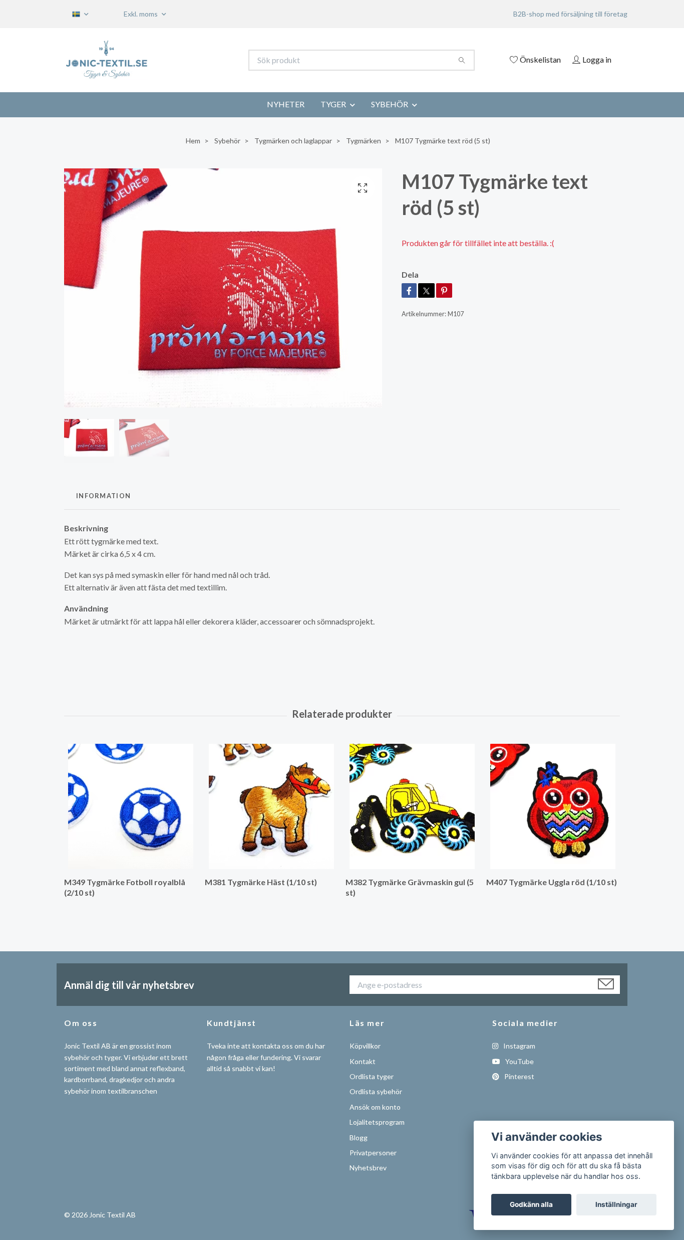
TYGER (333, 104)
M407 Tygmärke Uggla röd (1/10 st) (551, 882)
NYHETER (285, 104)
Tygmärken (363, 140)
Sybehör (227, 140)
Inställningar (616, 1204)
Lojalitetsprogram (377, 1122)
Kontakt (363, 1061)
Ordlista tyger (372, 1076)
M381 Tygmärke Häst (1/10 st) (261, 882)
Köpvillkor (365, 1046)
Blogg (359, 1137)
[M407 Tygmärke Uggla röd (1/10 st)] (552, 806)
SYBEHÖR (389, 104)
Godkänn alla (531, 1204)
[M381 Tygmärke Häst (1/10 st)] (271, 806)
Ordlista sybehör (376, 1091)
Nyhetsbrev (368, 1167)
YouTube (519, 1061)
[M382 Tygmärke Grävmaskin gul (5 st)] (412, 806)
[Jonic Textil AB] (203, 60)
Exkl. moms (141, 14)
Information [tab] (103, 496)
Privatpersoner (373, 1152)
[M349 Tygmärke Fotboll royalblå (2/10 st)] (130, 806)
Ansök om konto (375, 1107)
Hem (193, 140)
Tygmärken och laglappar (293, 140)
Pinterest (518, 1076)
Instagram (518, 1046)
